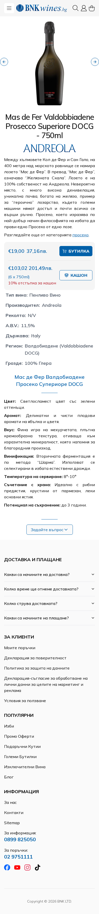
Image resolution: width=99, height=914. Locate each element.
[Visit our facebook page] (7, 867)
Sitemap (12, 822)
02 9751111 (18, 856)
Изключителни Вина (24, 766)
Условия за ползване (25, 700)
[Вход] (84, 8)
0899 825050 (20, 839)
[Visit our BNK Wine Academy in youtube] (17, 867)
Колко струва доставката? (30, 603)
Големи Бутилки (20, 756)
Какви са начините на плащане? (36, 617)
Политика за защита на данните (37, 668)
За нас (10, 802)
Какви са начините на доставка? (37, 574)
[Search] (76, 8)
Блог (9, 776)
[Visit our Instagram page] (27, 867)
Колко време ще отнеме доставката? (41, 588)
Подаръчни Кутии (22, 746)
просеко (80, 234)
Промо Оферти (19, 736)
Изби (9, 726)
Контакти (13, 812)
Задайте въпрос (47, 529)
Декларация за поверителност (35, 657)
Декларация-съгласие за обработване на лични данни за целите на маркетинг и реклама (46, 684)
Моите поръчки (19, 647)
